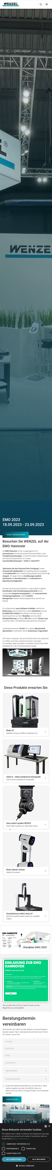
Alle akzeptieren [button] (14, 1159)
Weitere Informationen (20, 1139)
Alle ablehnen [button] (38, 1159)
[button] (46, 4)
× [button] (49, 1126)
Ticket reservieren (15, 535)
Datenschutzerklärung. (22, 1086)
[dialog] (26, 1146)
